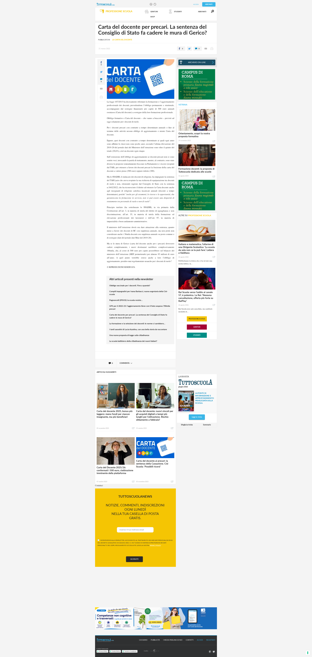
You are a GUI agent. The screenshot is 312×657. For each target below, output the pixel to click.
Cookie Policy (116, 651)
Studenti (196, 335)
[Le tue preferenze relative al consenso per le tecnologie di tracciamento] (307, 652)
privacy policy (155, 545)
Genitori (196, 327)
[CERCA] (211, 12)
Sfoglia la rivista (187, 425)
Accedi (196, 4)
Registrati (210, 640)
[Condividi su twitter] (189, 49)
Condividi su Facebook (151, 4)
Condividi (133, 428)
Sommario (207, 425)
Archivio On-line (197, 62)
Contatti (190, 640)
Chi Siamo (143, 640)
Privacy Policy (103, 651)
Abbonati (209, 4)
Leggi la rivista (197, 417)
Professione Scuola (197, 319)
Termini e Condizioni (130, 651)
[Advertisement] (197, 356)
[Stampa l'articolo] (212, 49)
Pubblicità (155, 640)
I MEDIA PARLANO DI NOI (172, 640)
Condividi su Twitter (155, 4)
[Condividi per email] (206, 49)
